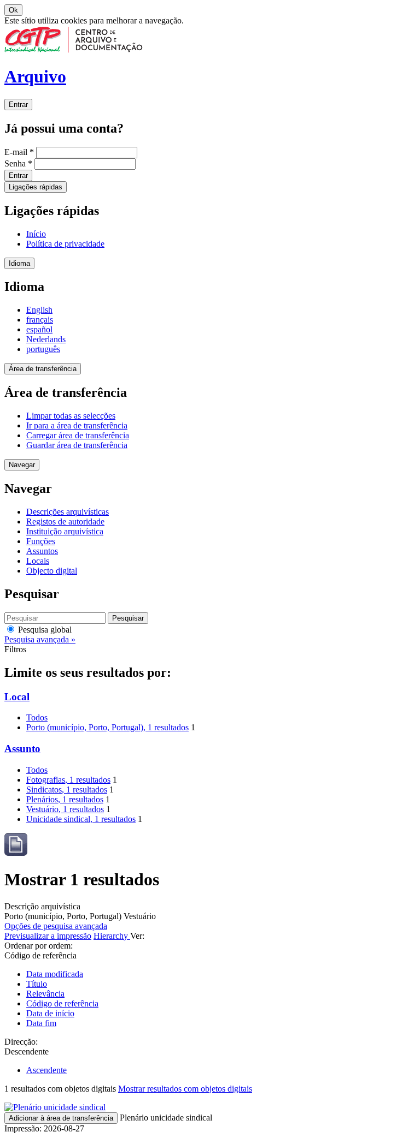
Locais (37, 560)
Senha (18, 163)
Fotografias (68, 779)
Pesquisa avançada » (39, 639)
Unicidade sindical (81, 819)
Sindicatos (66, 789)
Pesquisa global (44, 629)
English (39, 309)
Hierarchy (112, 935)
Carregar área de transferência (77, 435)
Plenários (64, 799)
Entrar (18, 104)
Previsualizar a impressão (47, 935)
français (39, 319)
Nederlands (46, 339)
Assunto (22, 748)
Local (17, 696)
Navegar (22, 465)
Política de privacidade (65, 243)
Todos (37, 717)
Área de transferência (43, 369)
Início (36, 234)
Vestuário (65, 809)
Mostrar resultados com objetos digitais (185, 1088)
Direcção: (21, 1041)
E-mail (19, 152)
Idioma (19, 263)
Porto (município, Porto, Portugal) (107, 727)
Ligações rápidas (35, 187)
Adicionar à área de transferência (61, 1118)
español (39, 329)
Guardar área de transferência (76, 445)
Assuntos (42, 551)
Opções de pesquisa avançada (55, 926)
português (43, 349)
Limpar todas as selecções (70, 415)
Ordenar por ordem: (38, 945)
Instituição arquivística (64, 531)
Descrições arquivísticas (67, 511)
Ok (13, 10)
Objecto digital (51, 570)
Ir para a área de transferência (76, 425)
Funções (40, 541)
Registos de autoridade (65, 521)
